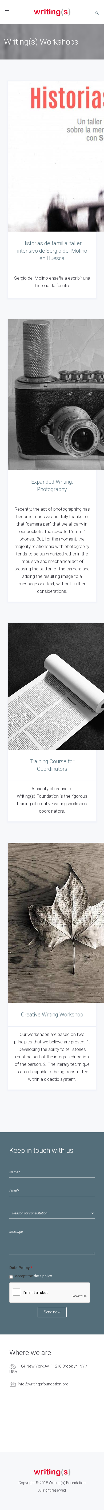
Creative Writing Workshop (52, 1014)
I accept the (33, 1276)
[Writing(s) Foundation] (52, 12)
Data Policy (20, 1268)
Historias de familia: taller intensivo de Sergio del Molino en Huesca (52, 250)
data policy (43, 1276)
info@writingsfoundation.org (43, 1384)
